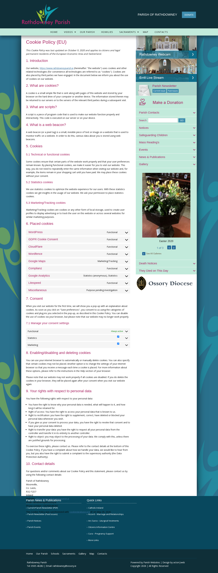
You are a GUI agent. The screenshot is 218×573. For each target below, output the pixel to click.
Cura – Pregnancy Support (101, 534)
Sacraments (127, 31)
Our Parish (87, 31)
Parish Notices (34, 521)
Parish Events (34, 527)
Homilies (107, 31)
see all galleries (154, 253)
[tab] (166, 112)
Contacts (161, 31)
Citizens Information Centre (101, 527)
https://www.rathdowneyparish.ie (57, 68)
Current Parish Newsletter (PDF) (42, 508)
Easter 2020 (166, 241)
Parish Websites (151, 562)
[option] (166, 208)
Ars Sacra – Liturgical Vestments (103, 521)
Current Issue (159, 90)
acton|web (179, 562)
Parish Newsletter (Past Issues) (42, 514)
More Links (93, 540)
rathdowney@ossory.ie (64, 565)
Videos (68, 31)
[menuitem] (54, 32)
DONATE (189, 15)
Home (54, 31)
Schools (55, 553)
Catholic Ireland (95, 508)
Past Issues (173, 90)
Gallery (82, 553)
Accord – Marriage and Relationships (106, 514)
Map (145, 31)
